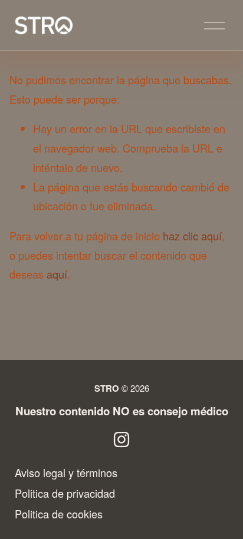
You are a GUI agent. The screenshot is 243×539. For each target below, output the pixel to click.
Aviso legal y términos (66, 472)
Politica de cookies (59, 513)
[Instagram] (121, 439)
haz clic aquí (192, 235)
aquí (57, 274)
